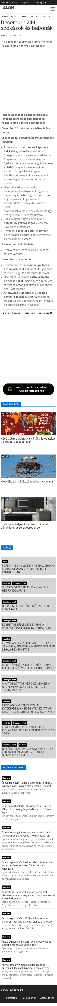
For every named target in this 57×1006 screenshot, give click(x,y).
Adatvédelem (47, 997)
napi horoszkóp (10, 2)
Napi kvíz (26, 2)
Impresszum (11, 997)
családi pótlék (41, 2)
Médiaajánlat (29, 997)
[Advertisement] (28, 80)
